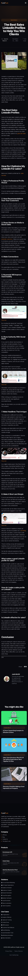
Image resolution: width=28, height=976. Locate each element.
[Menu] (25, 3)
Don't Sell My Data (14, 955)
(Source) (3, 320)
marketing (23, 530)
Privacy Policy (8, 951)
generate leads (21, 133)
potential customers (6, 239)
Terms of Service (18, 951)
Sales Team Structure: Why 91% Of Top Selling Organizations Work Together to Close (13, 759)
